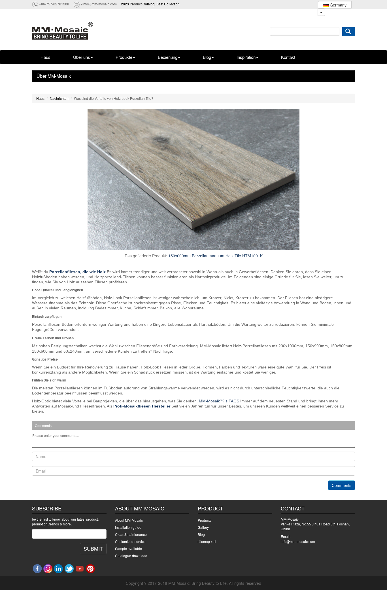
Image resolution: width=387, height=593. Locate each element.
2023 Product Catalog (138, 3)
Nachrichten (59, 98)
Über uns (81, 57)
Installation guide (128, 527)
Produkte (124, 57)
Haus (45, 57)
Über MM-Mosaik (54, 76)
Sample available (128, 548)
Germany (337, 5)
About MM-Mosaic (129, 520)
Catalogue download (131, 555)
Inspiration (246, 57)
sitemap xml (207, 541)
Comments (341, 485)
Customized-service (130, 541)
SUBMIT (93, 548)
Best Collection (168, 3)
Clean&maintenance (131, 534)
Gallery (203, 527)
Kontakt (288, 57)
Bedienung (167, 57)
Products (204, 520)
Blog (207, 57)
